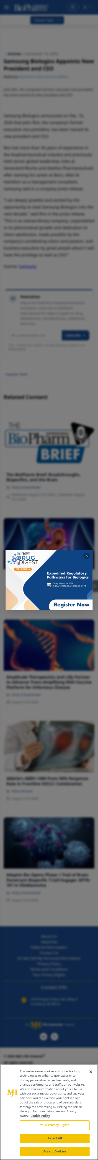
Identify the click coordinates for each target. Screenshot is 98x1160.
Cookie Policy (40, 1116)
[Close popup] (86, 556)
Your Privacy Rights (54, 1125)
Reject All (54, 1138)
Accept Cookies (54, 1151)
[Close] (91, 1072)
